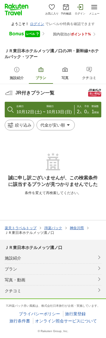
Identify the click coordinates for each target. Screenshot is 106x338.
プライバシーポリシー (39, 313)
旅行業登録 (75, 313)
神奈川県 (77, 228)
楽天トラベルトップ (21, 228)
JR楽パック (53, 228)
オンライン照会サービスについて (66, 321)
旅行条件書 (19, 321)
